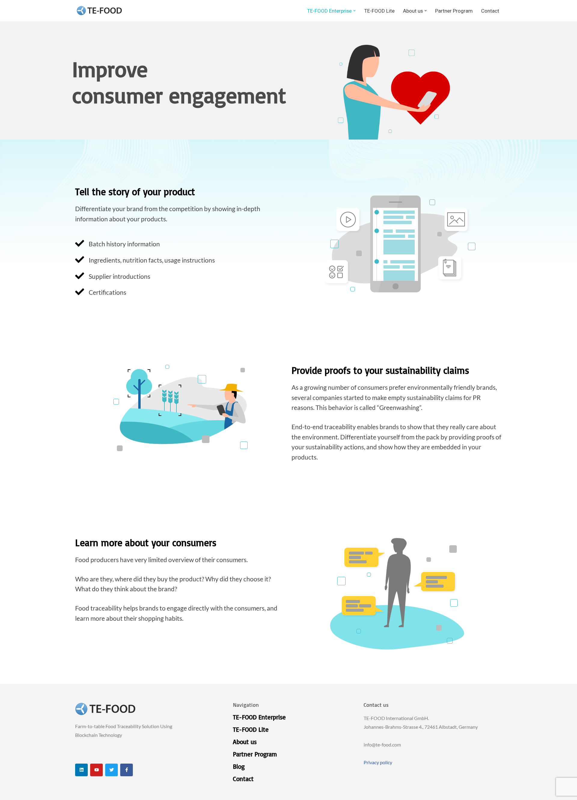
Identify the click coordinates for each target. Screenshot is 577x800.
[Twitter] (111, 770)
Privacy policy (378, 762)
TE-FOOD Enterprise (259, 717)
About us (245, 742)
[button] (354, 10)
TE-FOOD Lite (379, 11)
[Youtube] (96, 770)
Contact (490, 11)
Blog (239, 766)
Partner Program (454, 11)
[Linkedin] (81, 770)
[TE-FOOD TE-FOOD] (99, 10)
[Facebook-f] (126, 770)
